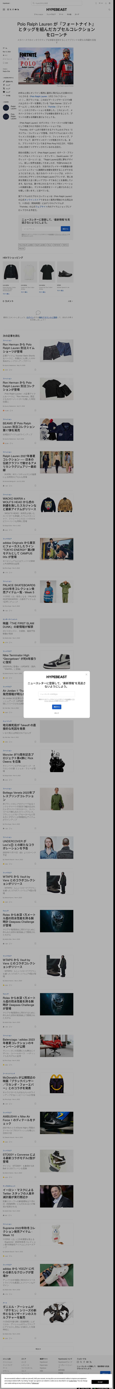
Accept (100, 1382)
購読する (57, 707)
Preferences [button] (35, 1383)
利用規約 (68, 699)
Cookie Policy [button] (73, 1381)
